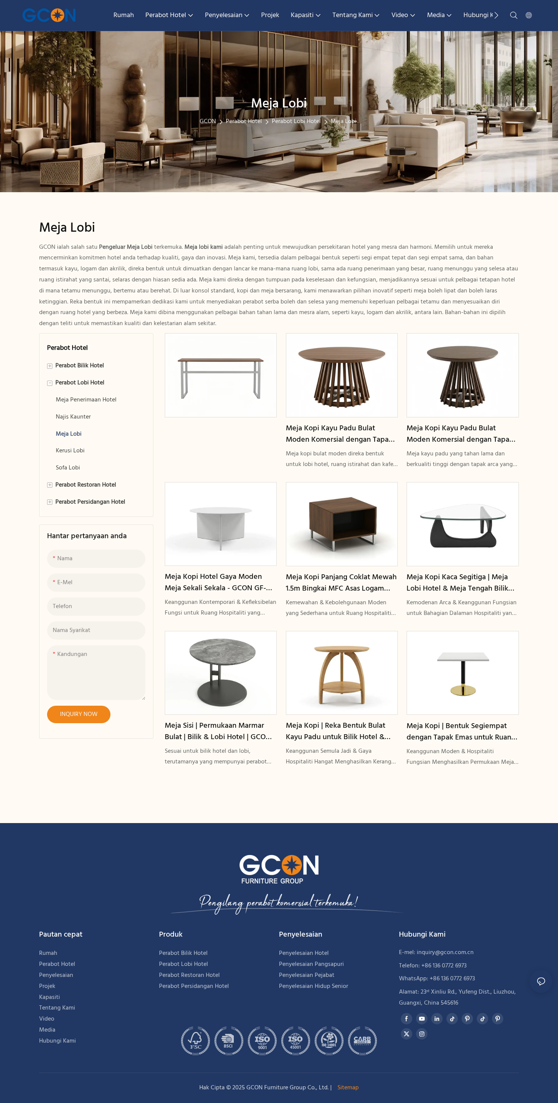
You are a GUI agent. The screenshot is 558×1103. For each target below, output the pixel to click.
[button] (496, 15)
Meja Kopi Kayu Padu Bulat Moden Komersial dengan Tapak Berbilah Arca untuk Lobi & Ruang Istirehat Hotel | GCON (341, 434)
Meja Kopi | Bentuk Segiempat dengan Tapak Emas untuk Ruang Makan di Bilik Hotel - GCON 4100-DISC (461, 732)
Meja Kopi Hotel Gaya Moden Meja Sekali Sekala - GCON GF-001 (215, 582)
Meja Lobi (343, 121)
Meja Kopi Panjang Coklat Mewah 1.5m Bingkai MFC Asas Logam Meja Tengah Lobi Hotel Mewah (341, 583)
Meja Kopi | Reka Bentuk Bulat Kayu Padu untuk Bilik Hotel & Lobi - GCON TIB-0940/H (335, 731)
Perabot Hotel (244, 121)
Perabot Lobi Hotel (296, 121)
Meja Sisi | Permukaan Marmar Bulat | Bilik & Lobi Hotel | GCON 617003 (218, 731)
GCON (208, 121)
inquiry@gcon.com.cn (445, 953)
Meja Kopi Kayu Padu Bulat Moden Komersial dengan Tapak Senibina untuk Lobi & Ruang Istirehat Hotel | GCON (460, 434)
